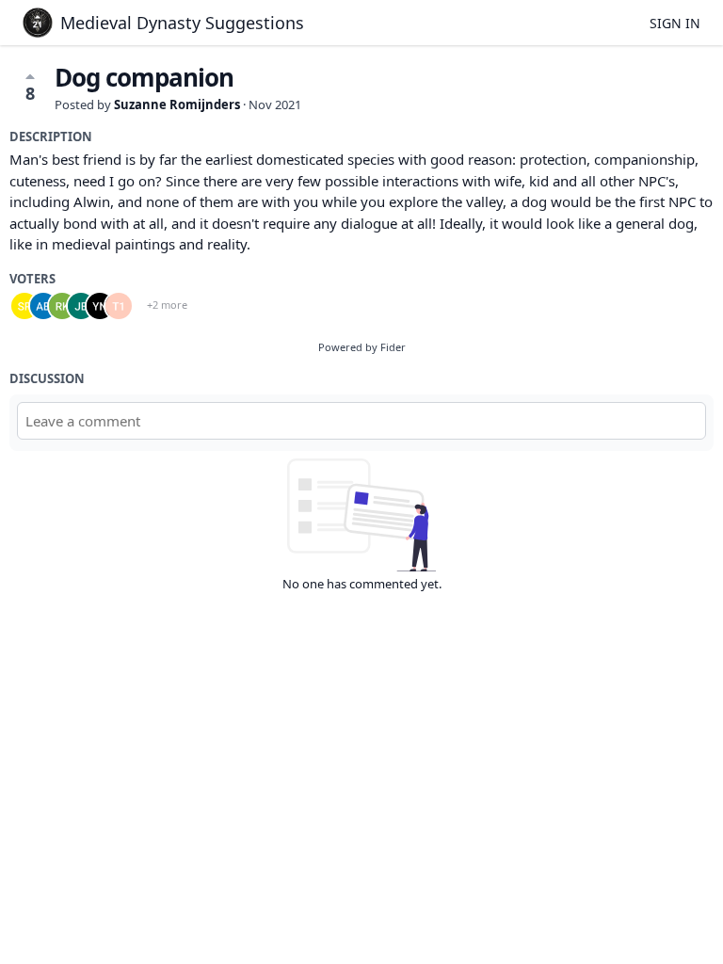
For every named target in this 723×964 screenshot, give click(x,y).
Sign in (675, 23)
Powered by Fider (362, 347)
